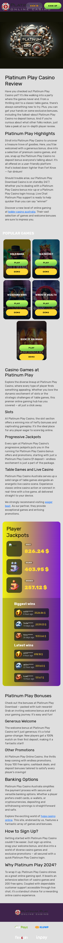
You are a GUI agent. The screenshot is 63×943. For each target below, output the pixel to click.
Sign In (34, 6)
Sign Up (52, 6)
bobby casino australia (21, 211)
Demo (17, 272)
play (17, 263)
